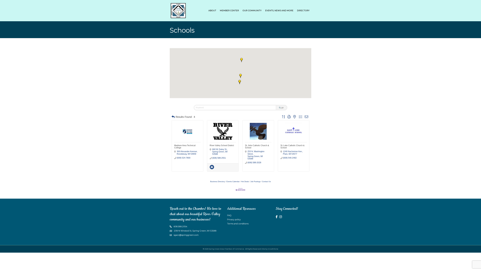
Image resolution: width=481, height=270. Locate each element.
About (212, 10)
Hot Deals (245, 181)
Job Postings (255, 181)
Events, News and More (279, 10)
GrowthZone (273, 249)
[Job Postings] (212, 169)
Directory (303, 10)
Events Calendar (233, 181)
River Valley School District (222, 145)
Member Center (229, 10)
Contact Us (266, 181)
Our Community (252, 10)
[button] (239, 82)
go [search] (282, 107)
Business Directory (217, 181)
